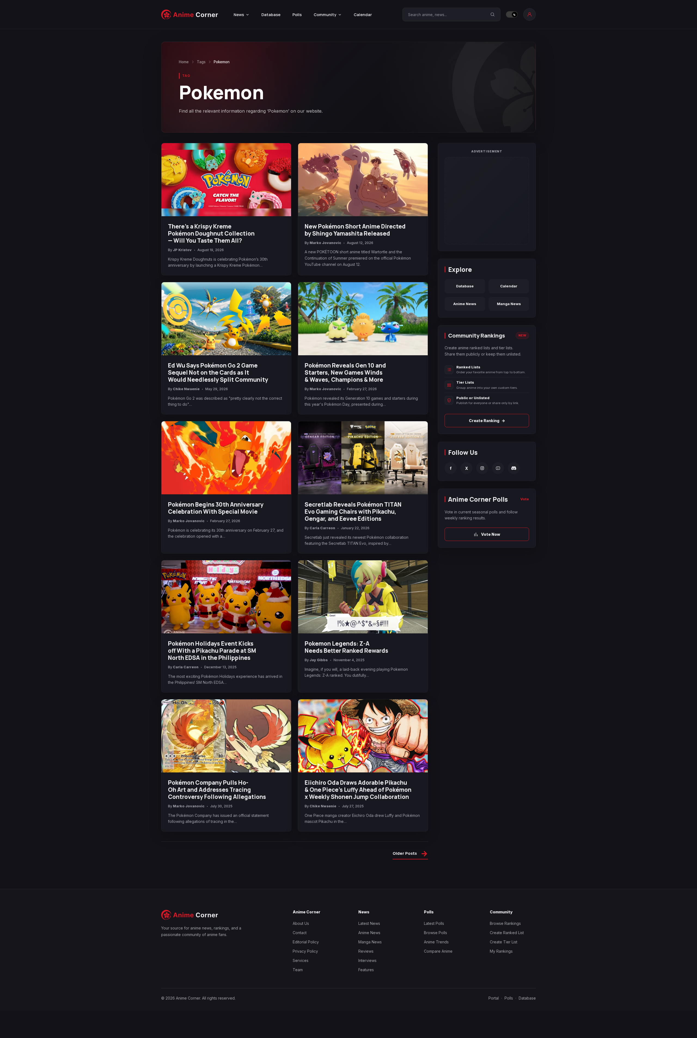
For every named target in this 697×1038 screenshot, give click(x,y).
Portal (493, 998)
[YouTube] (498, 468)
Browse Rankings (505, 923)
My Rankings (501, 951)
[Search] (492, 14)
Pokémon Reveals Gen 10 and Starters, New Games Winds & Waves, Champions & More (345, 372)
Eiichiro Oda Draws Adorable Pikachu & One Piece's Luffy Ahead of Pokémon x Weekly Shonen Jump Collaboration (358, 789)
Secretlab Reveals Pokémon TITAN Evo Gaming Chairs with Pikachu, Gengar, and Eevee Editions (353, 511)
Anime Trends (436, 942)
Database (270, 14)
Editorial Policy (306, 942)
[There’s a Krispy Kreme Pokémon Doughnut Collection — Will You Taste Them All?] (226, 179)
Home (184, 62)
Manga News (509, 304)
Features (366, 969)
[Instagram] (482, 468)
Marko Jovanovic (325, 243)
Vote (524, 499)
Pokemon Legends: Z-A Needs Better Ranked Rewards (346, 647)
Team (298, 969)
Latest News (369, 923)
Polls (297, 14)
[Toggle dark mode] (512, 14)
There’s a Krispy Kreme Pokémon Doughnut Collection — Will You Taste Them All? (211, 233)
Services (300, 960)
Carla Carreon (322, 528)
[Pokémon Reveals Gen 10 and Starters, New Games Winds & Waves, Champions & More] (363, 318)
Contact (300, 932)
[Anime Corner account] (529, 14)
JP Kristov (182, 250)
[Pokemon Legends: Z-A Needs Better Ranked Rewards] (363, 596)
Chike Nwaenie (186, 389)
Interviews (367, 960)
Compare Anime (438, 951)
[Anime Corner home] (189, 15)
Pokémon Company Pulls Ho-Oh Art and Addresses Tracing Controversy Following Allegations (217, 789)
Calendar (363, 14)
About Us (301, 923)
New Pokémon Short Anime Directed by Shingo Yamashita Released (355, 230)
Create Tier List (503, 942)
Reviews (366, 951)
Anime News (464, 304)
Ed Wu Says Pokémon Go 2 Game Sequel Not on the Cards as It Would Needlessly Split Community (218, 372)
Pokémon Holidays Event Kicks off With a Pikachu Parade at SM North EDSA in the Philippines (212, 650)
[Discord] (514, 468)
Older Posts (410, 854)
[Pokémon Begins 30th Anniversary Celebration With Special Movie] (226, 457)
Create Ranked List (507, 932)
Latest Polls (434, 923)
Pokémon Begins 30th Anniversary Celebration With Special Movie (216, 508)
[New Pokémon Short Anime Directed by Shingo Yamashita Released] (363, 179)
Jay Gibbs (319, 660)
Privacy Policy (305, 951)
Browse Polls (435, 932)
